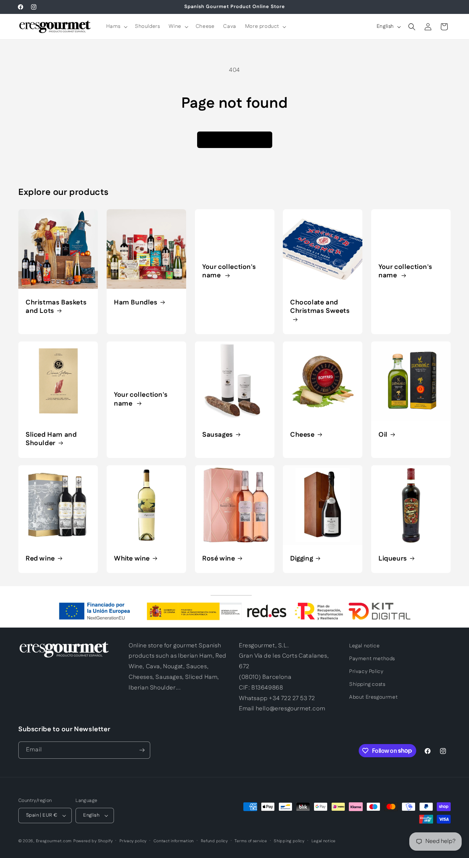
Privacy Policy (366, 671)
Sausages (217, 435)
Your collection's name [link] (229, 271)
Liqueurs (392, 558)
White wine (132, 558)
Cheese (302, 435)
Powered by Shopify (93, 841)
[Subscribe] (142, 750)
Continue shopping (234, 139)
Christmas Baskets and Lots (56, 307)
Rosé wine (218, 558)
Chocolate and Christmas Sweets (320, 307)
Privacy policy (133, 841)
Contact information (174, 841)
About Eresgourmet (373, 697)
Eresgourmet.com (54, 841)
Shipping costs (367, 684)
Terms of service (250, 841)
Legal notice (364, 646)
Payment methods (372, 658)
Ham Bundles (136, 303)
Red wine (40, 558)
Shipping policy (289, 841)
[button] (116, 26)
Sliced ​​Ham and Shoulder (51, 439)
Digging (301, 558)
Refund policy (214, 841)
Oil (383, 435)
